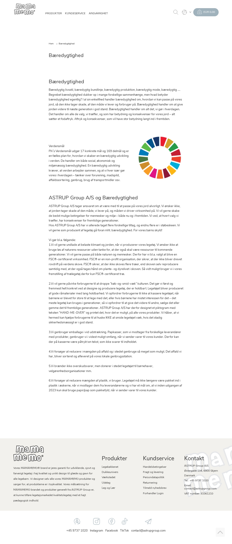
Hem (51, 44)
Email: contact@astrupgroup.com (200, 487)
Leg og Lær (108, 488)
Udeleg (106, 483)
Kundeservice (75, 13)
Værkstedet (108, 477)
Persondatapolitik (153, 477)
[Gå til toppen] (220, 532)
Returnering (150, 483)
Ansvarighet (98, 13)
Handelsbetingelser (154, 467)
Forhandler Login (153, 493)
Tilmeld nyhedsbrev (155, 488)
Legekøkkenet (110, 467)
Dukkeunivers (110, 472)
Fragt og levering (153, 472)
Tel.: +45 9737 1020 (196, 480)
